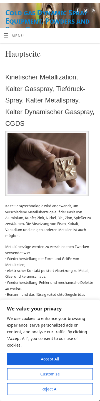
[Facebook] (77, 11)
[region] (50, 350)
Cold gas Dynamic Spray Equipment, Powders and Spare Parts (47, 20)
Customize (50, 374)
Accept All (50, 359)
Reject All (50, 389)
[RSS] (93, 11)
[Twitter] (85, 11)
